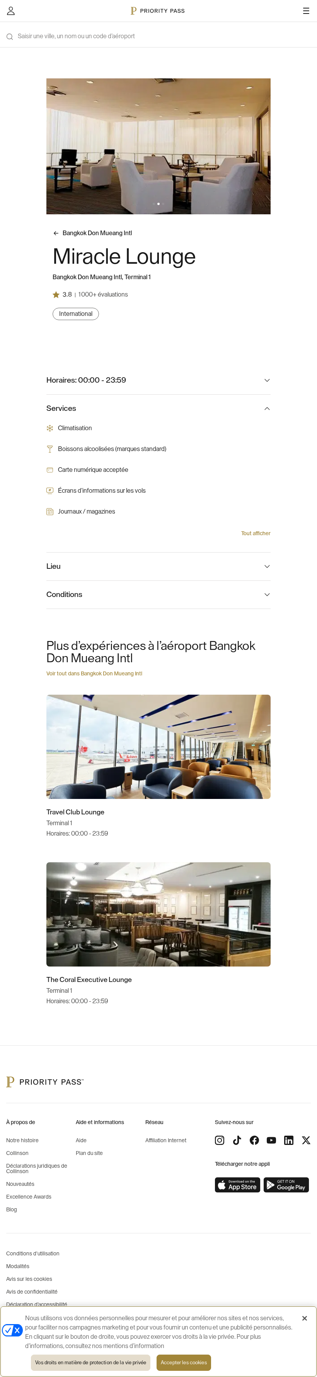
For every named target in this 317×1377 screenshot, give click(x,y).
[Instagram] (219, 1140)
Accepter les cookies (184, 1362)
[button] (154, 204)
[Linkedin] (288, 1140)
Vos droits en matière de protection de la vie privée (90, 1362)
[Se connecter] (10, 10)
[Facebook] (254, 1140)
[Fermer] (304, 1318)
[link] (238, 1185)
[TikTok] (237, 1140)
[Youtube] (271, 1140)
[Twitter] (306, 1140)
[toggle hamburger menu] (306, 10)
